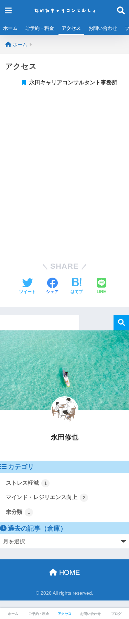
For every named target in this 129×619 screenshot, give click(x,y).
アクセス (71, 28)
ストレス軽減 (26, 483)
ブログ (116, 614)
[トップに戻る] (9, 585)
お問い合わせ (102, 28)
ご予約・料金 (39, 28)
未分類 (18, 512)
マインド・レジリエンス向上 (45, 497)
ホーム (10, 28)
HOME (68, 572)
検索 (121, 322)
